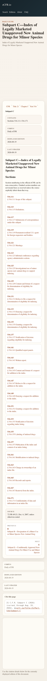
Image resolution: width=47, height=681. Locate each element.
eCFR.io (6, 4)
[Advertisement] (23, 75)
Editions (12, 12)
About (19, 12)
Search (5, 12)
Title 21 (16, 106)
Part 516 (33, 106)
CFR (8, 106)
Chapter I (24, 106)
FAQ (26, 12)
